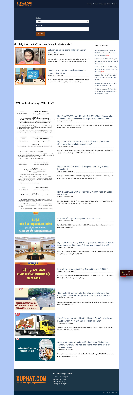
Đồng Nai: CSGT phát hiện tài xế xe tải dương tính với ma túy (106, 84)
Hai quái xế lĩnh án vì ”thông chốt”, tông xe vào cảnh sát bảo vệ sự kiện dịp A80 (106, 77)
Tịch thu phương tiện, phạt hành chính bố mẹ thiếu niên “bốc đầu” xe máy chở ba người (106, 53)
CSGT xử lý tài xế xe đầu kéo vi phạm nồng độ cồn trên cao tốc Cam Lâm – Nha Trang (106, 69)
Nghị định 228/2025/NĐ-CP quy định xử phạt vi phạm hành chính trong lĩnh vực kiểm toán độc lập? (83, 142)
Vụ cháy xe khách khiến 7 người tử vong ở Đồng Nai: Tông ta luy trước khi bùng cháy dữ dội (106, 91)
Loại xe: (38, 18)
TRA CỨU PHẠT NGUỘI (127, 273)
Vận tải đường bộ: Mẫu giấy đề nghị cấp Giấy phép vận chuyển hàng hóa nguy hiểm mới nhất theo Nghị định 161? (84, 319)
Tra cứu (41, 34)
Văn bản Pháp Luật (59, 379)
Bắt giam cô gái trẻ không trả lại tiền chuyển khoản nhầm (67, 51)
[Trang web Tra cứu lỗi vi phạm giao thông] (27, 4)
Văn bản (114, 4)
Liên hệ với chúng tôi (60, 384)
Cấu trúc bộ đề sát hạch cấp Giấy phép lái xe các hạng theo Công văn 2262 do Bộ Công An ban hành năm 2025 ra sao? (83, 294)
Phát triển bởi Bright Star (110, 392)
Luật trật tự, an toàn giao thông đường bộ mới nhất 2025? (82, 269)
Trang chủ (90, 4)
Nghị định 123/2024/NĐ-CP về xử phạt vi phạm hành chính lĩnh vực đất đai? (84, 193)
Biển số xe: (39, 25)
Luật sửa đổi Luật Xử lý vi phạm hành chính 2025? (79, 218)
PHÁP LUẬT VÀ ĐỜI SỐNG (102, 4)
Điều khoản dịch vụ (59, 381)
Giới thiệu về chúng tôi (60, 377)
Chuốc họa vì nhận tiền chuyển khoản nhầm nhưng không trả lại (67, 71)
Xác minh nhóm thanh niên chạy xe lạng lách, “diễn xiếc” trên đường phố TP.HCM (106, 61)
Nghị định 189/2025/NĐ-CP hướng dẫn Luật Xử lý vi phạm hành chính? (82, 167)
